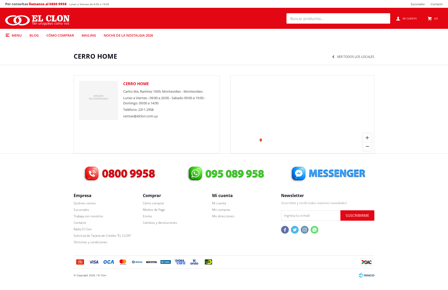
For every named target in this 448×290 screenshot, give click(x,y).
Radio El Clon (83, 229)
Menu (17, 35)
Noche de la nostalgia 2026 (128, 35)
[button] (383, 18)
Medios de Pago (154, 209)
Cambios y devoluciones (160, 222)
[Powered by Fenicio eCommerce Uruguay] (366, 275)
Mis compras (221, 209)
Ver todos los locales (355, 57)
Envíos (147, 216)
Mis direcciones (223, 216)
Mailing (89, 35)
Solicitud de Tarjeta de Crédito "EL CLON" (102, 235)
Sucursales (418, 4)
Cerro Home (136, 83)
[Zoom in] (367, 137)
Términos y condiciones (90, 242)
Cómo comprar (60, 35)
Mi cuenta (219, 203)
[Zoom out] (367, 146)
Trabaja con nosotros (88, 216)
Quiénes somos (85, 203)
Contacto (437, 4)
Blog (34, 35)
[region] (302, 114)
